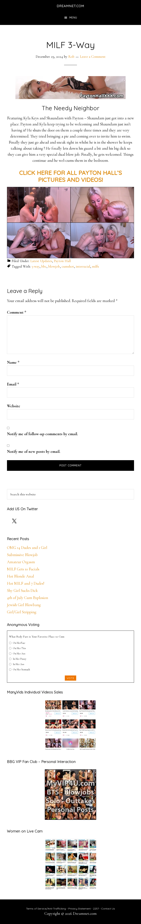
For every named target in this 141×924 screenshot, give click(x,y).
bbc (43, 266)
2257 (96, 908)
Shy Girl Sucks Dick (22, 590)
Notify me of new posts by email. (33, 451)
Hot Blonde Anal (20, 576)
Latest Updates (41, 261)
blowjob (54, 266)
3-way (35, 266)
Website (13, 406)
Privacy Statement (79, 908)
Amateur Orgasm (21, 562)
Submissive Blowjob (22, 554)
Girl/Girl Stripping (21, 612)
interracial (83, 266)
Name (13, 362)
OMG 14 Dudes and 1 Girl (27, 547)
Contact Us (108, 908)
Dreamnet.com (70, 6)
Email (13, 384)
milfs (95, 266)
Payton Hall (62, 261)
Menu (73, 17)
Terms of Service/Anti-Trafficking (46, 908)
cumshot (68, 266)
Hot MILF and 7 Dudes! (25, 583)
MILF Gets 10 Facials (23, 569)
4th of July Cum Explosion (27, 597)
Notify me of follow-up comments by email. (42, 434)
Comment (16, 312)
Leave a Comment (93, 56)
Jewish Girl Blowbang (24, 604)
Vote (70, 678)
